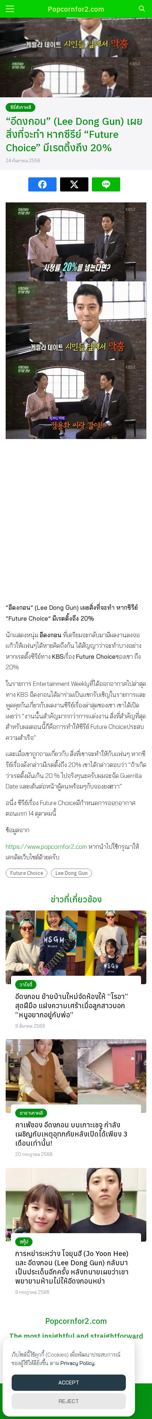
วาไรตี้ (26, 984)
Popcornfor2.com (76, 9)
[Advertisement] (76, 520)
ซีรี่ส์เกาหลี (20, 107)
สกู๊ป (24, 1241)
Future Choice (26, 873)
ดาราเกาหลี (31, 1113)
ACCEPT (68, 1382)
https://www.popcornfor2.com (46, 846)
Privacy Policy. (77, 1363)
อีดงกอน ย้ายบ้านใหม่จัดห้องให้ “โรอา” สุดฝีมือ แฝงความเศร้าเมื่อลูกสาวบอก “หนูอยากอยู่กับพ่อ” (71, 1005)
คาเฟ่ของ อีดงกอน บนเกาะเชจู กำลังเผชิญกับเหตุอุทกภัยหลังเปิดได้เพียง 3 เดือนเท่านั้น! (71, 1134)
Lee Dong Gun (71, 873)
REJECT (69, 1401)
